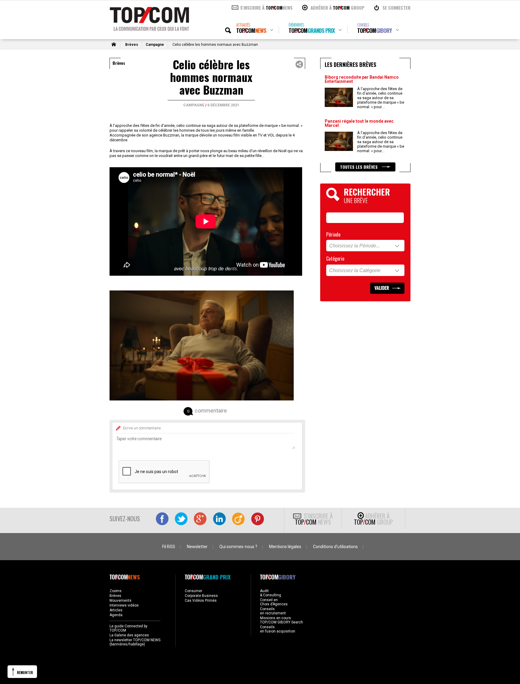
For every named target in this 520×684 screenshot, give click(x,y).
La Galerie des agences (129, 635)
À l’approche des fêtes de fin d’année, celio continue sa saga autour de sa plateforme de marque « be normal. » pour (380, 97)
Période (333, 234)
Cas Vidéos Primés (201, 600)
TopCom (251, 28)
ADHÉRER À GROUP (337, 7)
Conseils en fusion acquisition (277, 629)
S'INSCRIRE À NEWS (266, 7)
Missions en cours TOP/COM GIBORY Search (281, 620)
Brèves (131, 44)
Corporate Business (201, 596)
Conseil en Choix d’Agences (274, 602)
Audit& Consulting (270, 593)
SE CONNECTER (396, 7)
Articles (116, 610)
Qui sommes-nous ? (238, 546)
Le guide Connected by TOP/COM (128, 628)
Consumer (193, 591)
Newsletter (197, 546)
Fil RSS (168, 546)
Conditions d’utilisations (335, 546)
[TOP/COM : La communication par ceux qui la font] (149, 29)
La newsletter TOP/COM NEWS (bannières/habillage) (135, 642)
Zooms (116, 591)
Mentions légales (285, 546)
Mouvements (121, 600)
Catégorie (335, 258)
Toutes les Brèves (359, 167)
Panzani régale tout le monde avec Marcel (359, 123)
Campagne (155, 44)
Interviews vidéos (124, 605)
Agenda (116, 615)
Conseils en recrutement (273, 611)
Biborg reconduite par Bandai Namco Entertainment (362, 79)
